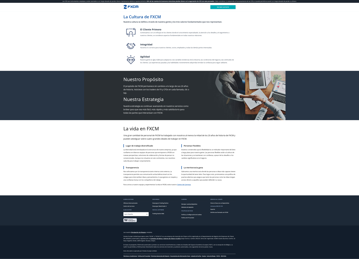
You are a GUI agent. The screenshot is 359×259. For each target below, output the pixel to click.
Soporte (212, 209)
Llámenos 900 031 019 (216, 206)
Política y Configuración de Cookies (191, 214)
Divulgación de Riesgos (138, 232)
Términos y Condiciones (130, 256)
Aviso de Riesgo (211, 256)
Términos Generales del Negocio (160, 256)
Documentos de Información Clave (180, 256)
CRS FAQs (223, 256)
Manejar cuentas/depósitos (189, 204)
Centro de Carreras (184, 185)
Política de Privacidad (187, 218)
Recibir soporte (223, 7)
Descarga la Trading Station (160, 203)
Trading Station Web (158, 213)
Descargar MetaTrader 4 (159, 206)
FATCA (218, 256)
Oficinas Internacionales (130, 203)
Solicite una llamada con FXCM (219, 212)
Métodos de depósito (187, 207)
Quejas (204, 256)
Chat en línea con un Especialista (219, 203)
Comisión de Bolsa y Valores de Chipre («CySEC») (165, 238)
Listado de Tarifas (196, 256)
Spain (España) (128, 214)
